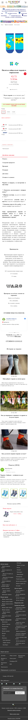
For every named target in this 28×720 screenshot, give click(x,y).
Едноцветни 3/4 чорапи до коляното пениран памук (21, 628)
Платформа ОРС (13, 661)
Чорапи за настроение (9, 24)
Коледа (18, 567)
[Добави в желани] (24, 117)
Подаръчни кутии (19, 602)
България (18, 585)
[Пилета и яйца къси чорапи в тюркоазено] (14, 58)
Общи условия (13, 655)
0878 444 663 (10, 676)
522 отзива (18, 336)
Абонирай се (7, 521)
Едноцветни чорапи (19, 605)
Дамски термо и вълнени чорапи (5, 585)
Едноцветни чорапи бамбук (20, 612)
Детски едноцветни (20, 641)
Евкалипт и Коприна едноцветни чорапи (20, 634)
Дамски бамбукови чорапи (6, 582)
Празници (4, 638)
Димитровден (20, 574)
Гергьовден (19, 572)
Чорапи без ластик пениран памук (20, 623)
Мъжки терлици (6, 609)
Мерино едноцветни (21, 631)
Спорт (3, 635)
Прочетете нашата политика (14, 710)
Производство (4, 667)
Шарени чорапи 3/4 (20, 583)
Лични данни (13, 658)
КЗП (11, 664)
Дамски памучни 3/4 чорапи (6, 570)
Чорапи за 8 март (21, 565)
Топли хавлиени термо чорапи (21, 638)
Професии (4, 628)
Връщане (5, 166)
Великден (19, 563)
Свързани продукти (8, 162)
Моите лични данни (14, 714)
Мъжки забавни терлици (6, 613)
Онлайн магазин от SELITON (14, 718)
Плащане (5, 170)
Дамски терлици (6, 588)
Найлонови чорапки (6, 594)
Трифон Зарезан (6, 642)
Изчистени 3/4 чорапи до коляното (7, 578)
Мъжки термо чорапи (7, 607)
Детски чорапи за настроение (19, 591)
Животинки (5, 622)
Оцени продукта (6, 148)
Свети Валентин (6, 640)
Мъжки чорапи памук (7, 599)
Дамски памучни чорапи (5, 567)
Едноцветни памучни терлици (20, 615)
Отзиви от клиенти (8, 177)
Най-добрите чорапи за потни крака (14, 379)
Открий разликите (20, 579)
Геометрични (19, 576)
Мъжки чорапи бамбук (7, 601)
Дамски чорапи (4, 564)
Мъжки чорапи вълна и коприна (7, 604)
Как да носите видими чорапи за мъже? (14, 453)
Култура (4, 633)
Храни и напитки (6, 624)
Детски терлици (20, 600)
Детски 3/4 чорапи (20, 598)
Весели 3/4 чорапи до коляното (7, 574)
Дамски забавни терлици (6, 591)
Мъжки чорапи (4, 597)
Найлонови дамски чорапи (20, 644)
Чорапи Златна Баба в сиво (16, 511)
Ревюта (4, 159)
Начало (2, 24)
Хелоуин (19, 569)
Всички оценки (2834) (14, 503)
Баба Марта (5, 644)
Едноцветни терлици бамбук (20, 619)
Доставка (5, 173)
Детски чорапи (18, 588)
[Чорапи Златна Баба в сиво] (6, 514)
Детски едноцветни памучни (20, 595)
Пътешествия (5, 626)
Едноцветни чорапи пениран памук (20, 608)
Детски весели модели (21, 581)
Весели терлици (17, 24)
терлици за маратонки (7, 144)
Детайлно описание (8, 155)
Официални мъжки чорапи (6, 616)
